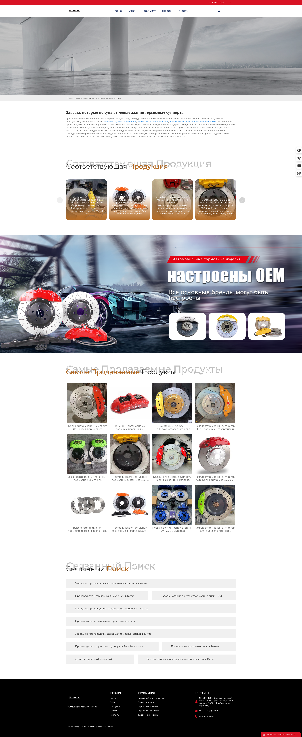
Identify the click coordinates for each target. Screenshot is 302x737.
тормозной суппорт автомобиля (119, 121)
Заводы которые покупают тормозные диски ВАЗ (191, 596)
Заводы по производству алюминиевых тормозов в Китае (111, 583)
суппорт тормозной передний (94, 659)
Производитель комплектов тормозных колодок (105, 621)
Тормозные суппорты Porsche (152, 121)
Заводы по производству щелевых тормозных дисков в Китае (113, 633)
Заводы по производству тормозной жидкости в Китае (180, 659)
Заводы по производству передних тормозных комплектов (111, 608)
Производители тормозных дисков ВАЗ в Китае (104, 596)
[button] (242, 200)
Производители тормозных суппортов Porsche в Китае (109, 646)
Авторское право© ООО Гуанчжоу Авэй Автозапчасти (90, 726)
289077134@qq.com (221, 2)
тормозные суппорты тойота (184, 121)
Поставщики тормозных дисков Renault (195, 646)
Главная (70, 98)
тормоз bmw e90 (208, 121)
